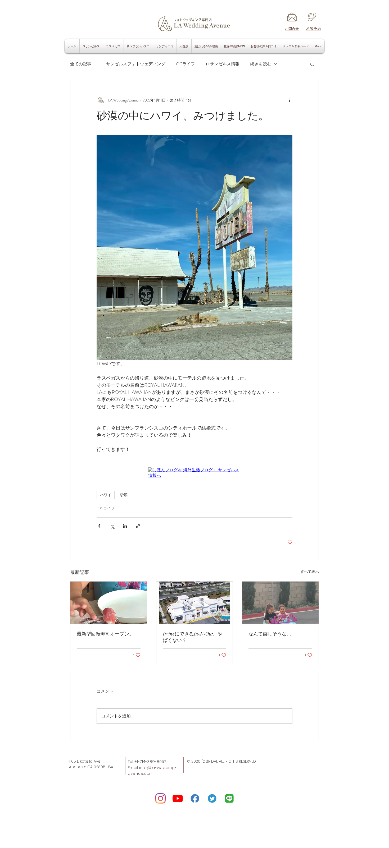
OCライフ (185, 64)
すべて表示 (309, 571)
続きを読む (260, 64)
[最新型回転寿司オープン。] (108, 603)
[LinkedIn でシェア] (125, 526)
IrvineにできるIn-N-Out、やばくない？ (192, 637)
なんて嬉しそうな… (269, 634)
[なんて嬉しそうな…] (280, 603)
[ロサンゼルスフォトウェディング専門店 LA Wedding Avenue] (229, 798)
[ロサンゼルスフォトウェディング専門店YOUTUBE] (178, 798)
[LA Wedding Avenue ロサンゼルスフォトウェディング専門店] (160, 798)
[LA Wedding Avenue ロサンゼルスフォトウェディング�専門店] (212, 798)
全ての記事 (80, 64)
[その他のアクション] (289, 100)
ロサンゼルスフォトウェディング (133, 64)
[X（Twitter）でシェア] (112, 526)
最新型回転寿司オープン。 (105, 634)
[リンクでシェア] (138, 526)
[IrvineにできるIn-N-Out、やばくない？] (194, 603)
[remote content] (194, 472)
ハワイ (105, 494)
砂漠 (124, 494)
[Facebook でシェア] (99, 526)
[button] (312, 64)
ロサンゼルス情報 (222, 64)
